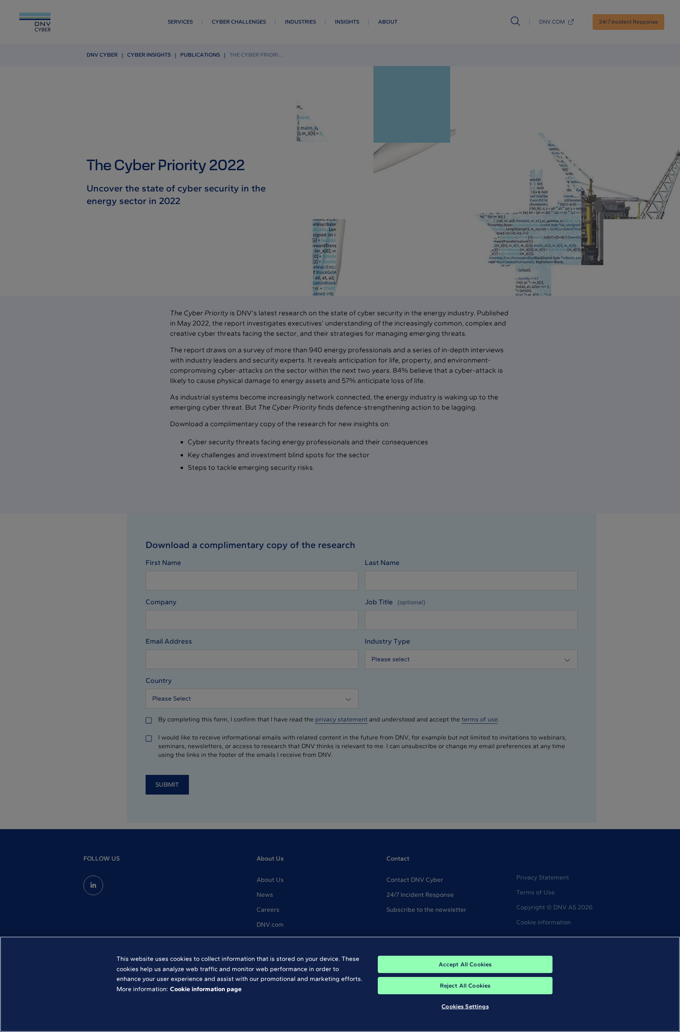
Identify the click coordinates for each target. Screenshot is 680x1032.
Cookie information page (206, 989)
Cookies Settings (465, 1006)
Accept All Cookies (465, 964)
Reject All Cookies (465, 985)
